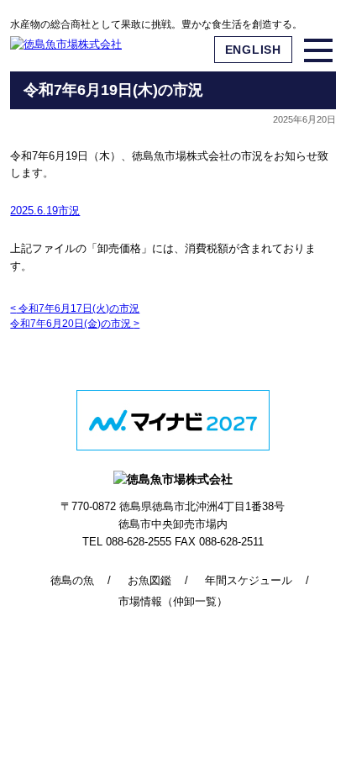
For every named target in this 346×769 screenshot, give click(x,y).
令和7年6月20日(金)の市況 (74, 323)
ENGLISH (253, 49)
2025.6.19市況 (45, 210)
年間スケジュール (248, 580)
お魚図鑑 (149, 580)
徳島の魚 (72, 580)
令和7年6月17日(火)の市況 (74, 308)
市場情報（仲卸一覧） (173, 601)
